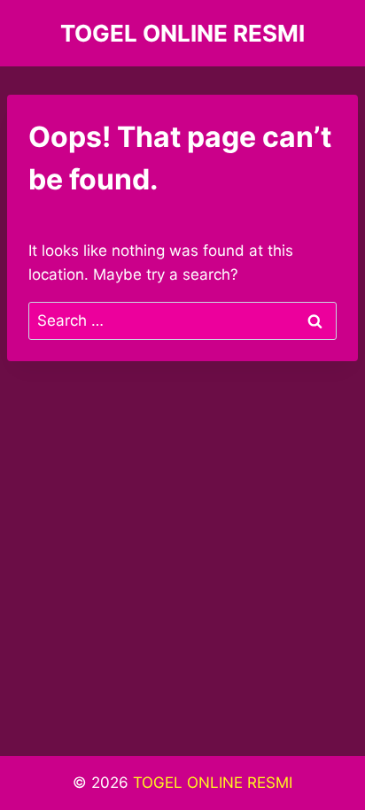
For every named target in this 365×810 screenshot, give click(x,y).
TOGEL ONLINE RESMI (212, 782)
